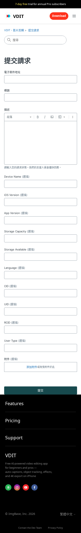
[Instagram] (17, 487)
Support (14, 437)
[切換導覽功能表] (74, 16)
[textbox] (40, 143)
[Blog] (8, 487)
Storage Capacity (19, 231)
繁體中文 (66, 514)
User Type (15, 340)
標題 (7, 90)
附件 (11, 359)
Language (14, 267)
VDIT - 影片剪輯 (14, 30)
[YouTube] (26, 487)
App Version (16, 213)
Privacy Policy (55, 528)
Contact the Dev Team (30, 528)
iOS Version (15, 195)
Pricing (12, 420)
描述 (7, 109)
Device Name (16, 176)
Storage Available (19, 249)
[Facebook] (34, 487)
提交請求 (33, 30)
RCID (11, 322)
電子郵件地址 (12, 72)
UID (10, 304)
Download (59, 16)
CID (10, 286)
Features (14, 403)
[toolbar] (40, 117)
